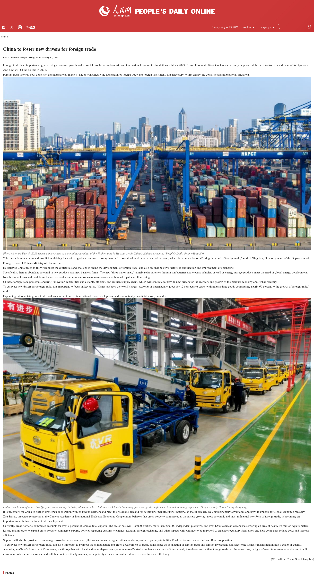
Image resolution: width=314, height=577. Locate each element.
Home (3, 36)
